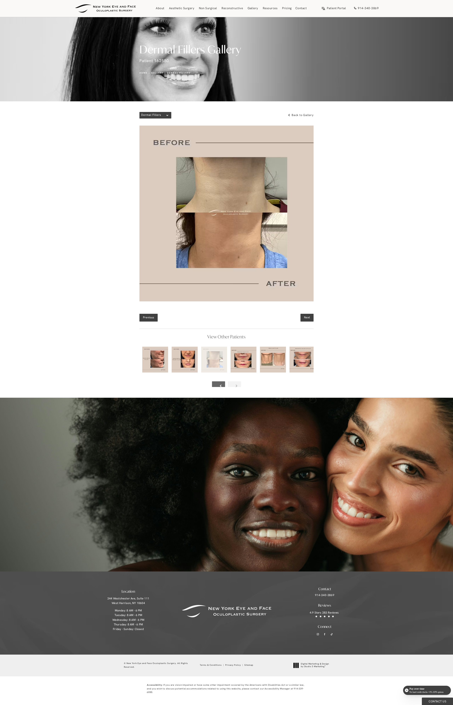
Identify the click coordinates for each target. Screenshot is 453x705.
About (160, 8)
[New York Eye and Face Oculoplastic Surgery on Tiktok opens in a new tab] (331, 634)
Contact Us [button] (437, 701)
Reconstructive (232, 8)
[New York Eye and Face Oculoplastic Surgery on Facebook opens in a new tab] (325, 634)
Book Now (84, 501)
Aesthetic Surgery (181, 8)
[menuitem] (318, 634)
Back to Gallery (302, 115)
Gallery (253, 8)
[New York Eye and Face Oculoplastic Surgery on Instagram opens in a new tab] (318, 634)
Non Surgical (208, 8)
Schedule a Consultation (133, 478)
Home (143, 73)
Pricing (287, 8)
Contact (301, 8)
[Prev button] (218, 384)
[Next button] (234, 384)
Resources (270, 8)
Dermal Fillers (179, 73)
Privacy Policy (233, 665)
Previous (148, 317)
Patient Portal (336, 8)
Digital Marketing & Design (315, 665)
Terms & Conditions (211, 665)
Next (307, 317)
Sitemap (248, 665)
